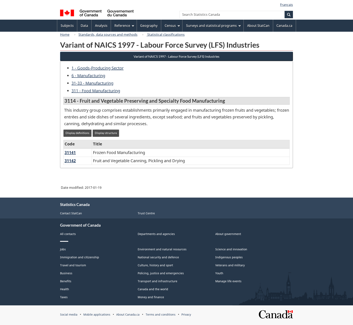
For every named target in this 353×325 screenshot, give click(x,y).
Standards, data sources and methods (107, 34)
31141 (70, 152)
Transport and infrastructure (157, 281)
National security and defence (158, 257)
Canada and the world (153, 289)
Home (64, 34)
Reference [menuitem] (122, 25)
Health (64, 289)
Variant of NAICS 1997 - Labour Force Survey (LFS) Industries (176, 56)
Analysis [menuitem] (101, 25)
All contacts (68, 234)
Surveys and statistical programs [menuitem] (211, 25)
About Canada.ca (128, 314)
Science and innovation (231, 249)
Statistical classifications (165, 34)
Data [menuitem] (84, 25)
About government (228, 234)
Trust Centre (146, 213)
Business (66, 273)
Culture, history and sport (155, 265)
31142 (70, 160)
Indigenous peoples (229, 257)
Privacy (186, 314)
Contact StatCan (71, 213)
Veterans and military (230, 265)
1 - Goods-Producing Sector (97, 68)
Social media (68, 314)
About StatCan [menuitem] (258, 25)
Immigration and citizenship (79, 257)
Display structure (106, 133)
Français (286, 4)
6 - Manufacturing (88, 75)
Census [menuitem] (170, 25)
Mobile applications (96, 314)
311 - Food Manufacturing (95, 90)
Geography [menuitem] (149, 25)
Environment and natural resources (162, 249)
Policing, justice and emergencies (161, 273)
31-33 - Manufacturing (92, 83)
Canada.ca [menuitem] (284, 25)
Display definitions (77, 133)
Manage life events (228, 281)
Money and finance (151, 297)
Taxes (64, 297)
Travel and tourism (73, 265)
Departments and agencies (156, 234)
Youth (219, 273)
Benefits (65, 281)
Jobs (63, 249)
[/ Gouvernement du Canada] (97, 14)
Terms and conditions (160, 314)
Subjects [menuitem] (67, 25)
